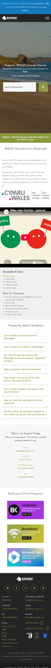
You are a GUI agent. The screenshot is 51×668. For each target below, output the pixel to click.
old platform (39, 3)
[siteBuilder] (25, 510)
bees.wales (10, 276)
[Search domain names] (43, 87)
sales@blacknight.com (25, 451)
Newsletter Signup (35, 628)
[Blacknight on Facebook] (17, 588)
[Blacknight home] (9, 18)
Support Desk (32, 623)
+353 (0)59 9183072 (25, 468)
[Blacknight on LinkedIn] (35, 588)
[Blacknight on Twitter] (9, 588)
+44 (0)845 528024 (25, 477)
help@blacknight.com (34, 600)
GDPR (4, 636)
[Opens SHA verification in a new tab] (45, 635)
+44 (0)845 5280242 (9, 617)
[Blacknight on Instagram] (26, 588)
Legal (4, 623)
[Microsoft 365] (25, 557)
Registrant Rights (9, 639)
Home (14, 76)
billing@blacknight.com (35, 617)
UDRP (4, 629)
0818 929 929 (25, 460)
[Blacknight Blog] (43, 588)
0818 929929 (7, 600)
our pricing (21, 659)
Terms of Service (8, 626)
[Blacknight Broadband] (25, 533)
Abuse (4, 633)
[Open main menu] (47, 18)
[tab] (25, 337)
